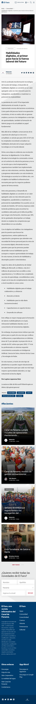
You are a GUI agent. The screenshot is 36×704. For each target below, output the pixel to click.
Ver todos (16, 565)
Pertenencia (23, 626)
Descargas (5, 669)
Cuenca (22, 620)
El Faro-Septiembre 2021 (8, 395)
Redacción (9, 72)
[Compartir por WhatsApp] (29, 73)
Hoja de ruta (5, 672)
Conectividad (21, 392)
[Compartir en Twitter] (22, 73)
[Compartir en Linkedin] (26, 73)
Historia (22, 623)
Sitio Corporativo (7, 675)
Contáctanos (5, 687)
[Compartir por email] (31, 73)
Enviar (30, 593)
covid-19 (29, 392)
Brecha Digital (11, 392)
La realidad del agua (8, 678)
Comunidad (9, 8)
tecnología (19, 395)
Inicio (2, 8)
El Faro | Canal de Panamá (5, 2)
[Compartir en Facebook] (24, 73)
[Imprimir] (33, 73)
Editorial (22, 630)
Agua (21, 611)
